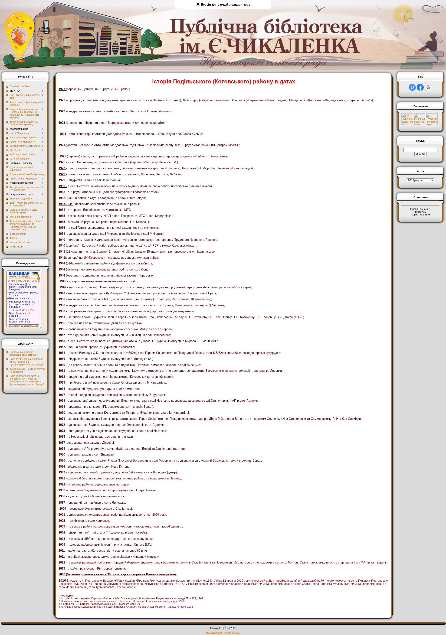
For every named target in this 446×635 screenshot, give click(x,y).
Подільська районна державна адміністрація (23, 353)
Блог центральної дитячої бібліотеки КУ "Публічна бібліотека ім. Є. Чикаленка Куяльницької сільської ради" (27, 380)
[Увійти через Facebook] (420, 87)
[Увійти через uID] (412, 87)
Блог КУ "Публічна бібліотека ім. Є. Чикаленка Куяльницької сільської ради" (27, 362)
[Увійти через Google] (428, 87)
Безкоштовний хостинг (219, 632)
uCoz (237, 632)
